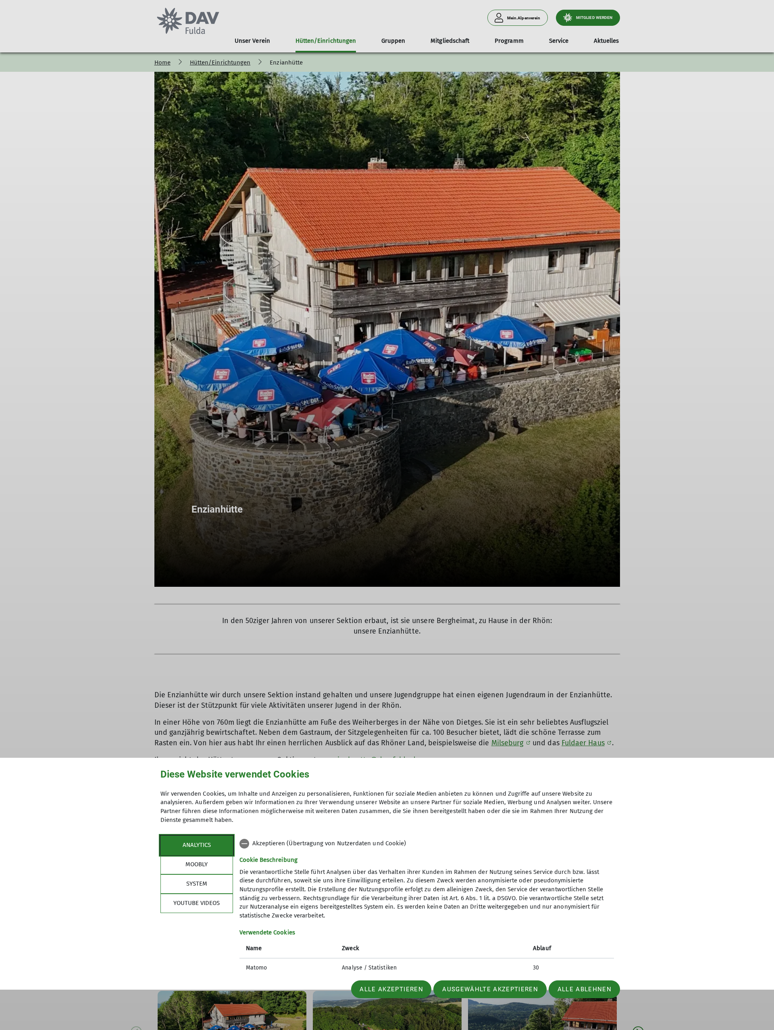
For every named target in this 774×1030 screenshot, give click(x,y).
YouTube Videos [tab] (196, 903)
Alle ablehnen (585, 989)
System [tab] (196, 883)
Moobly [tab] (196, 864)
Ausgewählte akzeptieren (490, 989)
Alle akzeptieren (391, 989)
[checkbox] (426, 844)
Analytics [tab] (197, 845)
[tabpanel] (426, 907)
